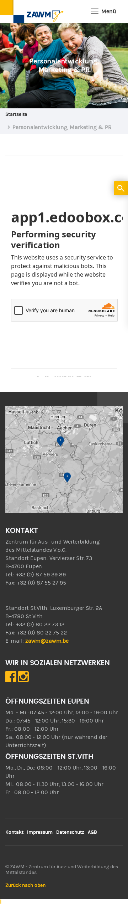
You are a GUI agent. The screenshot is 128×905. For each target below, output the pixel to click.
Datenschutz (70, 832)
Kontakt (14, 832)
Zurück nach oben (25, 885)
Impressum (40, 832)
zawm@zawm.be (47, 641)
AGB (92, 832)
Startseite (16, 114)
